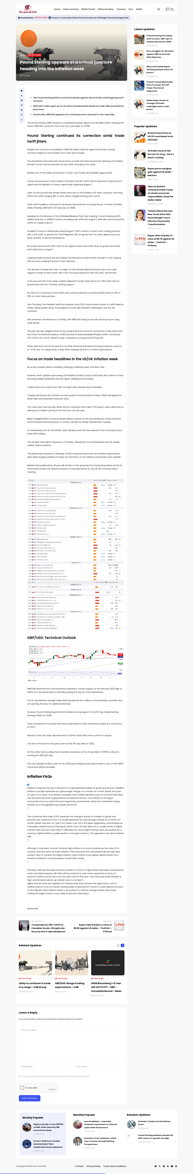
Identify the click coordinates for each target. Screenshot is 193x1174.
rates (118, 304)
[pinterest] (21, 100)
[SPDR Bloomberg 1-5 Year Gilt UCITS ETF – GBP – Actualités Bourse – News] (107, 962)
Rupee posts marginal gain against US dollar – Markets (160, 172)
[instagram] (164, 1166)
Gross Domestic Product (90, 334)
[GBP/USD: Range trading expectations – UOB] (71, 962)
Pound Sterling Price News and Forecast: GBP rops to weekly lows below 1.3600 (159, 38)
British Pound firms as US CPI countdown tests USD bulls (160, 136)
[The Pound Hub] (34, 9)
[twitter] (21, 95)
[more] (21, 120)
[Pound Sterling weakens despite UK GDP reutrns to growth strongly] (131, 1138)
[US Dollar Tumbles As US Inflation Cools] (131, 1124)
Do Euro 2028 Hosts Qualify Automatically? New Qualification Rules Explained (47, 1144)
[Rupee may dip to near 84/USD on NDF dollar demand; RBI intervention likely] (26, 1127)
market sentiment (46, 378)
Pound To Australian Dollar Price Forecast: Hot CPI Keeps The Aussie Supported (90, 17)
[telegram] (21, 105)
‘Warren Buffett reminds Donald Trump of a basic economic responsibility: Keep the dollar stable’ (160, 193)
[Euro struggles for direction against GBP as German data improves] (139, 55)
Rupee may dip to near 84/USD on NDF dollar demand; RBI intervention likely (48, 1127)
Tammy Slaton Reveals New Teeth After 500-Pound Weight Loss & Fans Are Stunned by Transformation (160, 218)
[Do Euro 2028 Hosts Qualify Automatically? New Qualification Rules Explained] (26, 1144)
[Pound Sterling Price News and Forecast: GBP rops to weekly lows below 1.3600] (139, 39)
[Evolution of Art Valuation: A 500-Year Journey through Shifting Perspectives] (77, 1141)
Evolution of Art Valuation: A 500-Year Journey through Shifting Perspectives (100, 1141)
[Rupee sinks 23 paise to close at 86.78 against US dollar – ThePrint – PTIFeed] (140, 239)
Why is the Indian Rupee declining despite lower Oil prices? (160, 69)
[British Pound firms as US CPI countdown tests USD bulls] (140, 137)
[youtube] (172, 1166)
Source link (32, 908)
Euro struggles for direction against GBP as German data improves (160, 54)
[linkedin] (21, 110)
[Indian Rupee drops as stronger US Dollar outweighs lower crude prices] (139, 104)
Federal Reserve (70, 216)
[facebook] (21, 91)
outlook (117, 457)
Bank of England (35, 418)
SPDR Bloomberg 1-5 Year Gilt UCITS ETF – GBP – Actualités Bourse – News (106, 987)
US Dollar (99, 122)
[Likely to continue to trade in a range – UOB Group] (35, 962)
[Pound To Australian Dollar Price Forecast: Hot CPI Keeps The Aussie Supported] (49, 17)
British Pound (41, 18)
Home (22, 55)
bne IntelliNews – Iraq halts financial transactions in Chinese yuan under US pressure (100, 1124)
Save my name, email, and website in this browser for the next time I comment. (56, 1076)
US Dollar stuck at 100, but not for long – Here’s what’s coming (161, 154)
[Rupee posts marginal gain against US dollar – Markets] (140, 172)
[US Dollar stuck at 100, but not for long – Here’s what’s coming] (140, 155)
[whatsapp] (21, 115)
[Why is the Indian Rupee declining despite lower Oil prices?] (139, 70)
